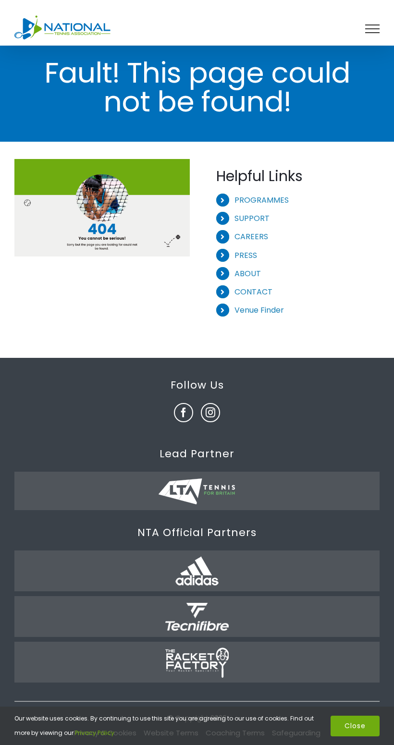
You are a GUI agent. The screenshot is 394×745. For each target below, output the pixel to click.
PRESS (245, 255)
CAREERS (251, 236)
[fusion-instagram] (210, 412)
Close (355, 726)
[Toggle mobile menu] (372, 29)
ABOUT (247, 273)
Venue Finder (259, 310)
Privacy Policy (94, 733)
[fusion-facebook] (183, 412)
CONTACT (253, 291)
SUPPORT (252, 218)
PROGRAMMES (261, 200)
